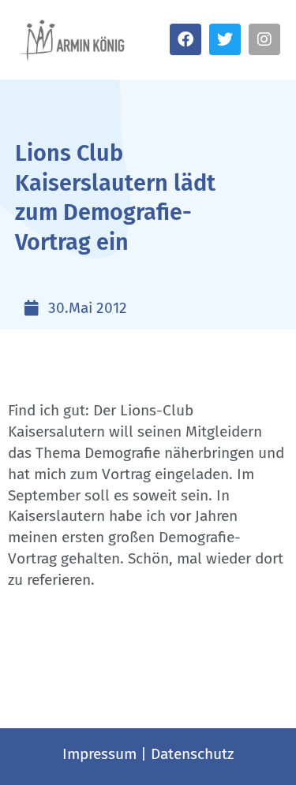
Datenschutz (192, 754)
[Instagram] (264, 39)
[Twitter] (225, 39)
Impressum (99, 754)
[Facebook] (185, 39)
